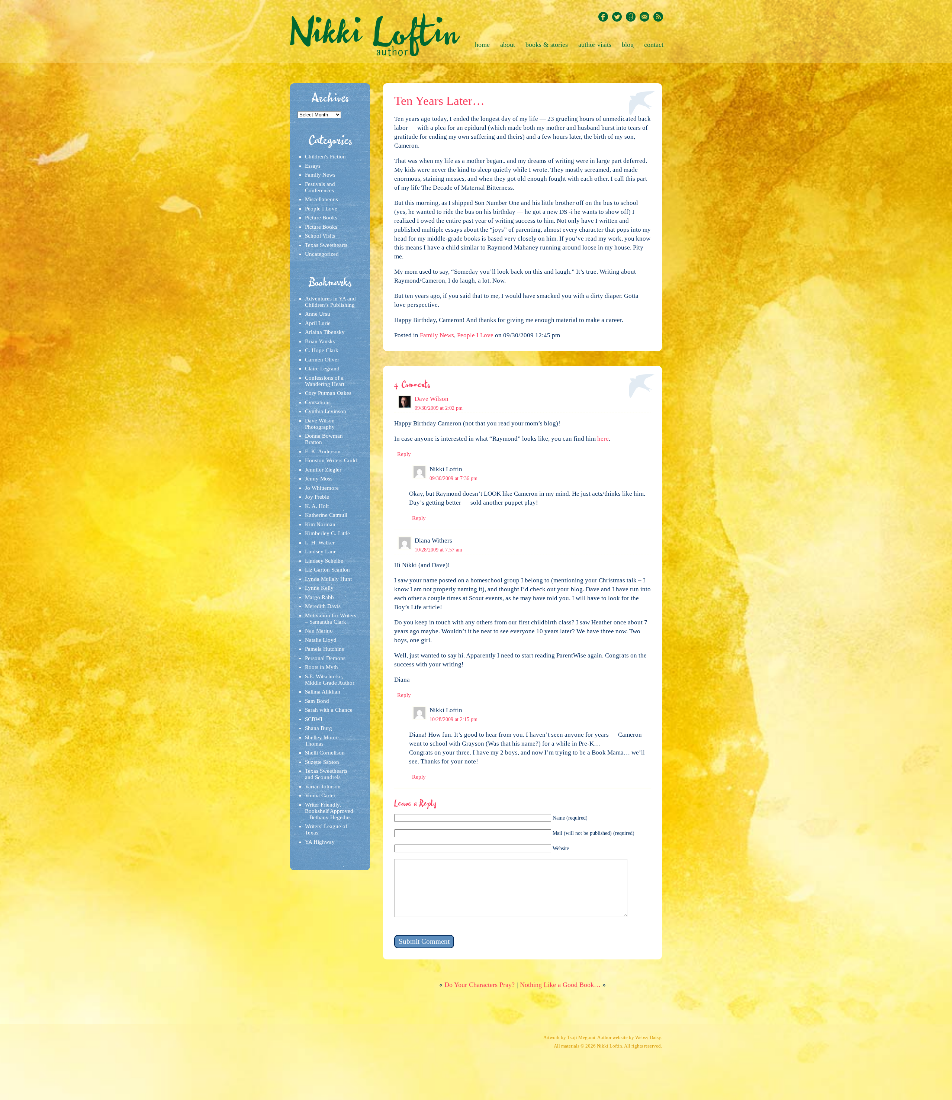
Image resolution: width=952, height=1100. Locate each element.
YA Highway (320, 842)
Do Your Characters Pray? (479, 984)
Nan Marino (319, 631)
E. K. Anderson (323, 451)
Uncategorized (322, 254)
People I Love (321, 209)
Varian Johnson (323, 786)
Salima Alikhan (322, 692)
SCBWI (313, 719)
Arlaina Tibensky (325, 332)
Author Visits (594, 44)
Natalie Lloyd (321, 640)
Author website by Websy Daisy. (629, 1037)
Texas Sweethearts (326, 245)
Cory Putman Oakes (328, 393)
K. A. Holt (317, 506)
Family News (320, 175)
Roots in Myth (321, 667)
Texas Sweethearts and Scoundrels (326, 774)
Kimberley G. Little (327, 533)
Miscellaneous (321, 199)
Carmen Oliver (322, 360)
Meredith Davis (323, 606)
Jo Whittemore (322, 488)
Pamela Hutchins (324, 649)
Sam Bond (317, 701)
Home (482, 44)
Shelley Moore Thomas (322, 740)
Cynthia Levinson (325, 411)
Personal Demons (325, 658)
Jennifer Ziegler (323, 470)
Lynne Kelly (319, 588)
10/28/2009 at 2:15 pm (453, 719)
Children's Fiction (325, 157)
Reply (404, 454)
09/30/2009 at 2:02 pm (439, 408)
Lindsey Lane (321, 551)
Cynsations (318, 402)
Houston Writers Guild (331, 460)
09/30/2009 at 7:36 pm (453, 478)
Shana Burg (318, 728)
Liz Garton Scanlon (327, 570)
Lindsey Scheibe (324, 561)
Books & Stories (546, 44)
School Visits (320, 236)
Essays (313, 166)
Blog (628, 44)
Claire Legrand (322, 369)
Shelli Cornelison (325, 753)
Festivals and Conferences (320, 187)
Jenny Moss (318, 479)
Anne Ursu (317, 314)
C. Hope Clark (321, 350)
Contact (653, 44)
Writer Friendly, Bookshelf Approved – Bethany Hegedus (329, 811)
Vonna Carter (320, 795)
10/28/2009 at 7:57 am (438, 550)
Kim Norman (320, 524)
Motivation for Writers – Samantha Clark (330, 618)
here (603, 438)
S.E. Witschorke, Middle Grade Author (329, 679)
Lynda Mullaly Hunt (328, 579)
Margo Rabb (319, 597)
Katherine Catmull (326, 515)
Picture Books (321, 218)
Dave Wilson (431, 398)
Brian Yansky (320, 341)
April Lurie (318, 323)
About (507, 44)
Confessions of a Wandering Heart (324, 381)
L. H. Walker (320, 543)
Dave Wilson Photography (320, 424)
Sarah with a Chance (329, 710)
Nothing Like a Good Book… (560, 984)
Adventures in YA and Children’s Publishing (330, 302)
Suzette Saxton (322, 762)
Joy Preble (317, 497)
